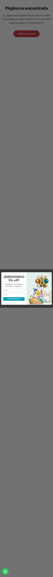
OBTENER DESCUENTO (14, 299)
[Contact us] (5, 571)
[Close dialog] (50, 274)
